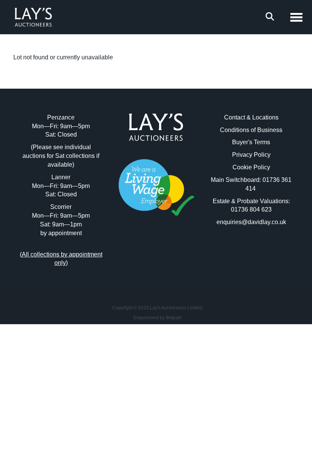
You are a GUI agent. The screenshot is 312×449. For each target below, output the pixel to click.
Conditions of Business (251, 130)
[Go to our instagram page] (172, 250)
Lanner (60, 177)
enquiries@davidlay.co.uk (251, 222)
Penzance (61, 117)
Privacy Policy (251, 154)
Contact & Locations (251, 117)
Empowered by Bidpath (158, 317)
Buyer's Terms (251, 142)
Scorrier (61, 207)
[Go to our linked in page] (156, 250)
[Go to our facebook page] (140, 250)
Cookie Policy (251, 167)
